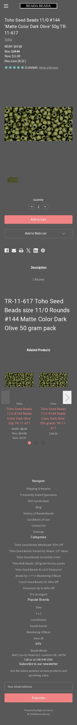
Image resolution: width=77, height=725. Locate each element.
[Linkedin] (36, 250)
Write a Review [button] (48, 67)
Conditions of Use (38, 519)
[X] (28, 250)
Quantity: (38, 199)
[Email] (14, 250)
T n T (38, 613)
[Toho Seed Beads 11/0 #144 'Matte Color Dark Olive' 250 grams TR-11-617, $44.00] (53, 379)
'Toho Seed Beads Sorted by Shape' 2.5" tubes (38, 551)
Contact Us (39, 525)
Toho (39, 607)
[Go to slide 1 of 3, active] (29, 442)
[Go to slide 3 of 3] (43, 442)
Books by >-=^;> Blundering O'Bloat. (38, 576)
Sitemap (38, 532)
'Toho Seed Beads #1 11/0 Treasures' (38, 569)
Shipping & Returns (38, 489)
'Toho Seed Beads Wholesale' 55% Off (38, 545)
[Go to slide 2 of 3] (36, 442)
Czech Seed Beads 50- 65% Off (38, 582)
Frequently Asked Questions (38, 495)
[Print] (21, 250)
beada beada (38, 626)
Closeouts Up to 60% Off (38, 588)
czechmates (38, 620)
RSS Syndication (38, 501)
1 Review (38, 279)
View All (38, 638)
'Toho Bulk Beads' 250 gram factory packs (38, 563)
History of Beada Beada (39, 513)
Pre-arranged (38, 594)
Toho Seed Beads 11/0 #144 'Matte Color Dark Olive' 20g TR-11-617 (19, 416)
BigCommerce (45, 710)
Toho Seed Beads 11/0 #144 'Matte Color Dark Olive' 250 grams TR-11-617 (53, 418)
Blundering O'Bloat (38, 632)
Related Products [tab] (38, 350)
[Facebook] (6, 250)
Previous (5, 397)
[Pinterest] (43, 250)
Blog (38, 507)
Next (67, 397)
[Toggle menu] (6, 6)
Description (38, 267)
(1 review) (31, 67)
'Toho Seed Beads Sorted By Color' (38, 557)
